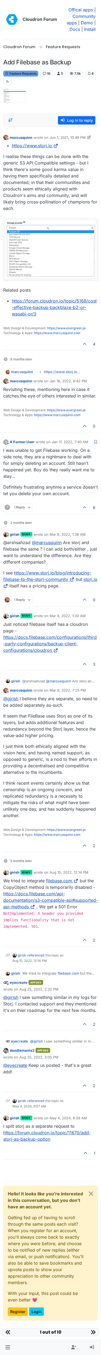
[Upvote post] (85, 344)
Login (36, 1311)
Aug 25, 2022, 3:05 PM (38, 1057)
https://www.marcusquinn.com (57, 333)
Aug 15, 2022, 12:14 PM (69, 872)
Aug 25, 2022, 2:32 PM (38, 989)
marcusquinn (21, 137)
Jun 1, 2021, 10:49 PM (68, 137)
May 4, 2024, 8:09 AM (68, 1118)
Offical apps (80, 9)
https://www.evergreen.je (66, 328)
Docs (74, 29)
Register (17, 1311)
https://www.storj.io (32, 145)
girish (14, 534)
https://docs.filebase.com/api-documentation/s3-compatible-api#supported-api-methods (50, 900)
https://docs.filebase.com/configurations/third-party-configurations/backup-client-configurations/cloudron (50, 643)
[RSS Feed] (7, 81)
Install (90, 29)
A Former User (22, 442)
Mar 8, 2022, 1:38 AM (68, 534)
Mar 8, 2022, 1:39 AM (68, 616)
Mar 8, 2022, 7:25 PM (68, 690)
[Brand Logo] (11, 19)
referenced (35, 955)
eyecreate (18, 982)
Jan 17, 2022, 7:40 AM (70, 442)
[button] (7, 1347)
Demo (87, 22)
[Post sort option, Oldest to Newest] (10, 120)
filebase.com (59, 880)
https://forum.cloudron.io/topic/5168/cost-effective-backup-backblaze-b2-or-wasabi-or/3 (54, 307)
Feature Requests (23, 73)
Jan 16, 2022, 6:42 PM (68, 381)
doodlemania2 (22, 1050)
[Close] (91, 1193)
